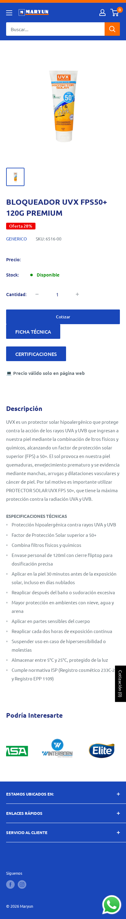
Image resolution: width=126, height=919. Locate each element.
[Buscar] (112, 29)
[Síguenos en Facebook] (10, 884)
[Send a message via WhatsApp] (112, 905)
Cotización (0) (120, 683)
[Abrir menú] (9, 12)
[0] (115, 12)
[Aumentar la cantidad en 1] (77, 294)
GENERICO (16, 238)
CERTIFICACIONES (36, 353)
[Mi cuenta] (102, 12)
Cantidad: (16, 294)
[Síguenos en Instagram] (22, 884)
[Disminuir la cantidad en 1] (37, 294)
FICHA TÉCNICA (33, 331)
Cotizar (63, 317)
